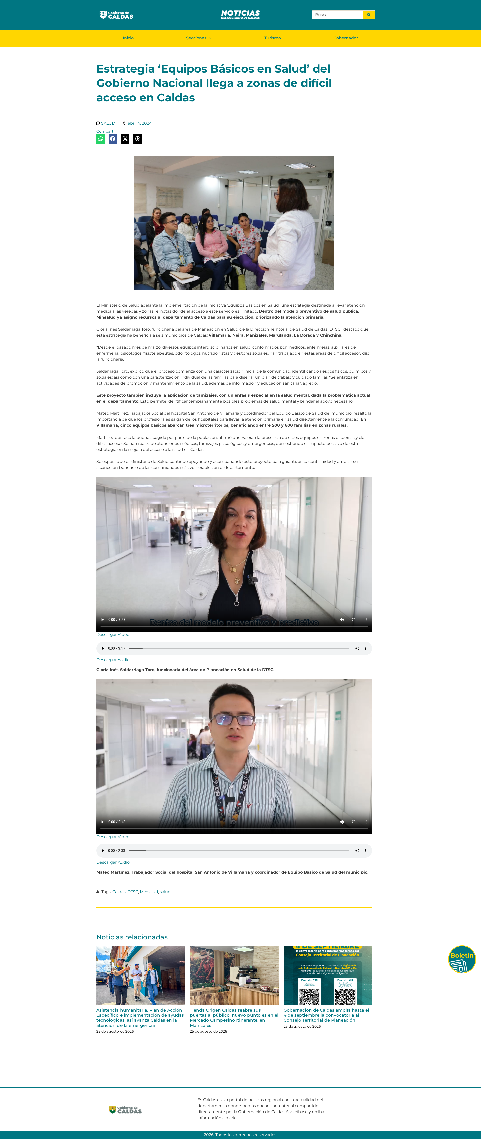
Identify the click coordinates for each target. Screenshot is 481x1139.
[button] (100, 139)
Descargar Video (112, 634)
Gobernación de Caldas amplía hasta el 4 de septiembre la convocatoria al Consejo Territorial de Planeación (326, 1015)
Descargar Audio (113, 659)
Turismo (272, 38)
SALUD (108, 123)
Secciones (196, 38)
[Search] (369, 15)
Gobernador (345, 38)
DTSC (132, 891)
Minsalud (149, 891)
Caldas (119, 891)
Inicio (128, 38)
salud (165, 891)
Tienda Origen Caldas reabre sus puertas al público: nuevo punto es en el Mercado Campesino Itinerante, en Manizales (234, 1018)
